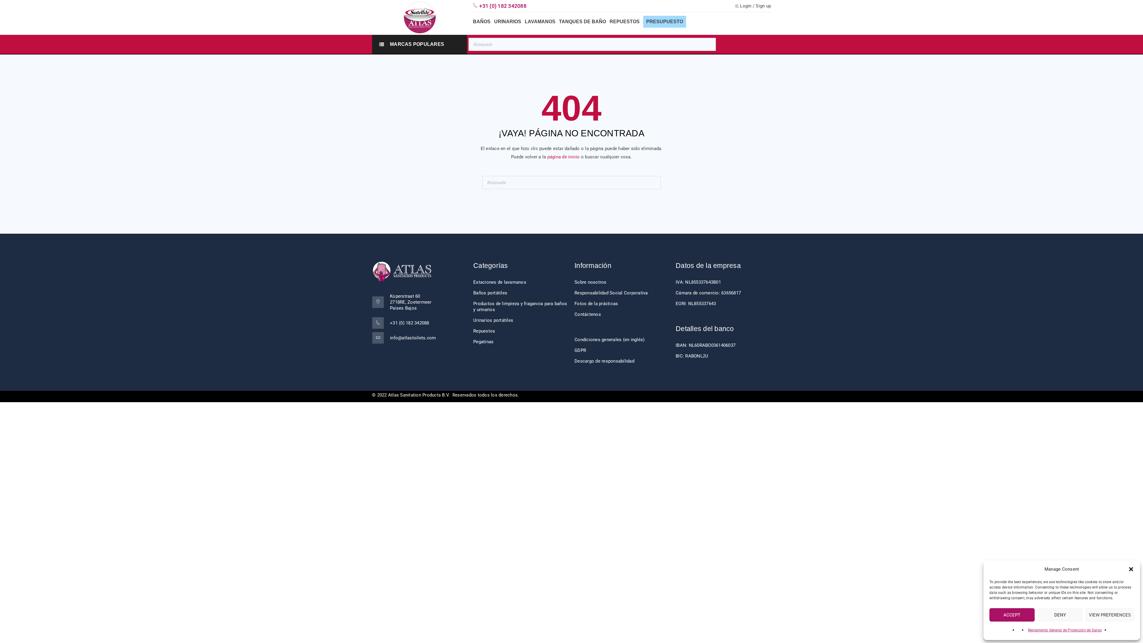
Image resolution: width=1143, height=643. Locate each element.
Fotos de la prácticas (596, 303)
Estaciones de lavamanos (499, 282)
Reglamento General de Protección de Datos (1065, 630)
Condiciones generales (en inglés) (609, 339)
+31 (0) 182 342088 (409, 323)
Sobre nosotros (590, 282)
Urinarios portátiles (493, 320)
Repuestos (484, 331)
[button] (1131, 569)
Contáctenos (587, 314)
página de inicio (563, 157)
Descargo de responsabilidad (604, 361)
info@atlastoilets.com (413, 338)
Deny (1060, 615)
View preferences (1110, 615)
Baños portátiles (490, 293)
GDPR (580, 350)
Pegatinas (483, 341)
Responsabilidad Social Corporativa (611, 293)
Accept (1011, 615)
